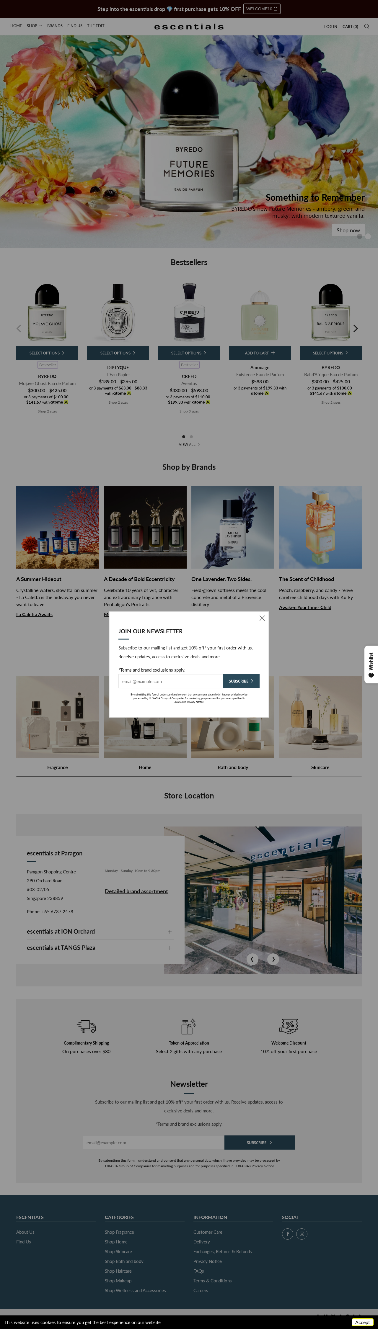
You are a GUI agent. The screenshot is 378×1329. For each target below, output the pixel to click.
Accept (362, 1322)
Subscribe (238, 681)
